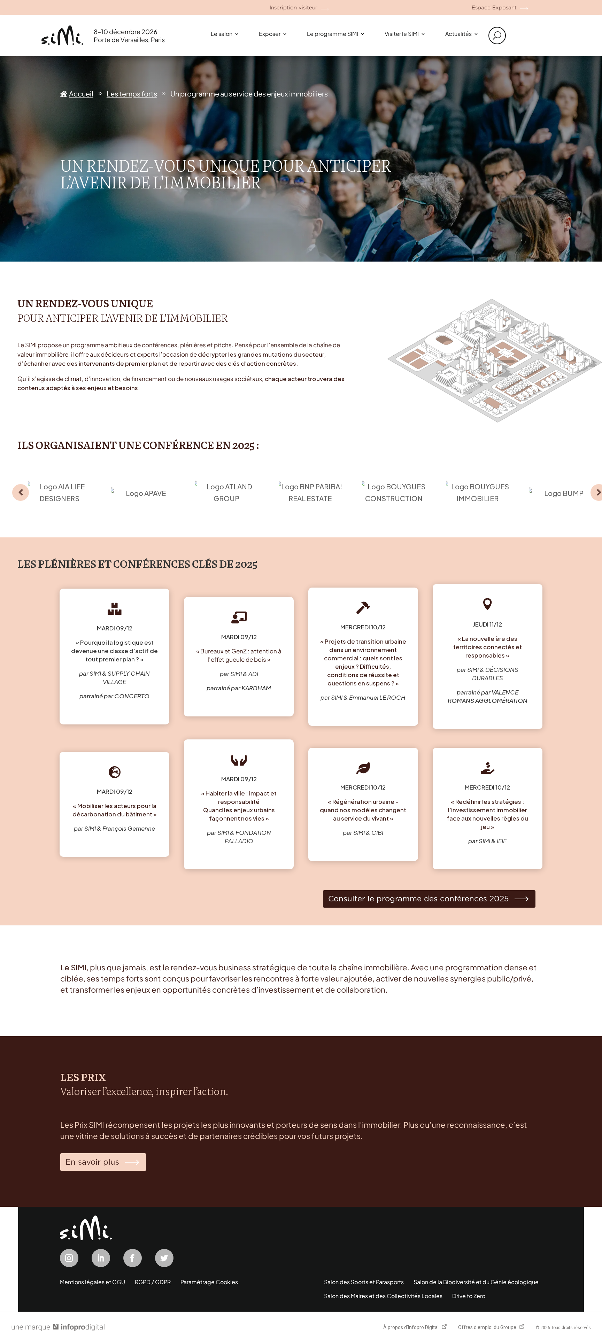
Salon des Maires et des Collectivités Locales (383, 1295)
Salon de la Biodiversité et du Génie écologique (476, 1282)
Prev (20, 492)
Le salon (221, 33)
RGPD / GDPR (153, 1282)
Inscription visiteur (293, 8)
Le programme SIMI (332, 33)
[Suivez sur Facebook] (132, 1258)
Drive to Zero (468, 1295)
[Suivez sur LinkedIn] (101, 1258)
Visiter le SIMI (402, 33)
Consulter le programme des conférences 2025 (418, 898)
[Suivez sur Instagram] (69, 1258)
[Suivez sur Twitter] (164, 1258)
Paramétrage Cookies (209, 1282)
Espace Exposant (494, 8)
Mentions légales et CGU (92, 1282)
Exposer (269, 33)
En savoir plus (92, 1161)
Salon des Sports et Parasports (364, 1282)
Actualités (458, 33)
